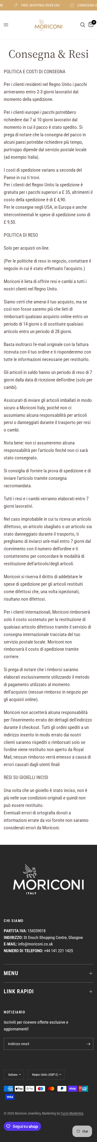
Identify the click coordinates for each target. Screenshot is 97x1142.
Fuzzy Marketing (72, 1113)
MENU (11, 973)
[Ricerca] (83, 24)
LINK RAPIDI (19, 991)
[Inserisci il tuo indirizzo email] (88, 1044)
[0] (90, 24)
